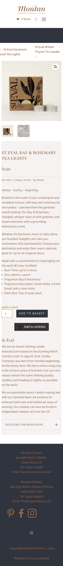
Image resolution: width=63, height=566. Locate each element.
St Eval (27, 180)
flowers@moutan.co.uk (36, 472)
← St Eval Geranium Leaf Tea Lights (13, 52)
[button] (55, 67)
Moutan (40, 180)
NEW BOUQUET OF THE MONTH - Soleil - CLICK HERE (31, 36)
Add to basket (32, 313)
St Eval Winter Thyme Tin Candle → (47, 51)
